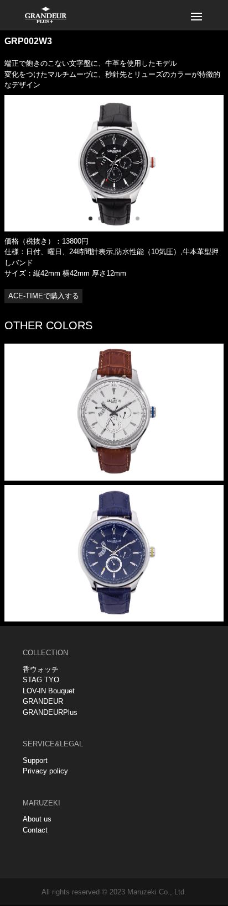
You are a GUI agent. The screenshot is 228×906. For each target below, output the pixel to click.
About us (37, 819)
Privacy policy (45, 771)
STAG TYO (41, 680)
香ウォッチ (41, 669)
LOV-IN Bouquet (49, 691)
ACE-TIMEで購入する (43, 296)
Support (35, 760)
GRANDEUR (43, 701)
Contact (35, 830)
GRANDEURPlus (50, 712)
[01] (114, 229)
